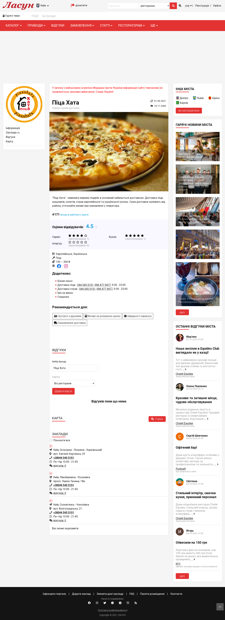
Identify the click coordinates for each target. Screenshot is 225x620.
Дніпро (184, 98)
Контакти (176, 593)
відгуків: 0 (59, 465)
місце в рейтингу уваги (74, 214)
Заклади (13, 132)
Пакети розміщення (152, 593)
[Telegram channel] (120, 603)
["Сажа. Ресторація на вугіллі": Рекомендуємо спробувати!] (198, 305)
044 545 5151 (85, 284)
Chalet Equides (184, 373)
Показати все (61, 440)
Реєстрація (202, 5)
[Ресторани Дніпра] (178, 98)
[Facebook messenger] (112, 603)
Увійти (217, 5)
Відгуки (57, 25)
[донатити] (72, 6)
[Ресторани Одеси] (210, 98)
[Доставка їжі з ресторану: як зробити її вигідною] (198, 160)
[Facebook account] (89, 603)
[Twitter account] (104, 603)
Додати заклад (81, 593)
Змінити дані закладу (110, 593)
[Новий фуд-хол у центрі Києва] (198, 258)
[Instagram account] (97, 603)
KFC (178, 563)
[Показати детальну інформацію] (50, 446)
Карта (9, 141)
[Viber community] (128, 603)
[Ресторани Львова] (195, 98)
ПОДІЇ (35, 16)
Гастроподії (49, 16)
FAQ (131, 593)
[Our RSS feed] (135, 603)
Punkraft (181, 468)
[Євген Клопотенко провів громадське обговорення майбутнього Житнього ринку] (198, 225)
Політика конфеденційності (112, 610)
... (183, 369)
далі (182, 312)
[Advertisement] (112, 56)
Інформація (13, 128)
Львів (200, 98)
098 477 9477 (103, 284)
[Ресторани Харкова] (178, 103)
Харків (184, 102)
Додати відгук (63, 391)
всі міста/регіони (188, 110)
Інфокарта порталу (54, 593)
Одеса (216, 98)
